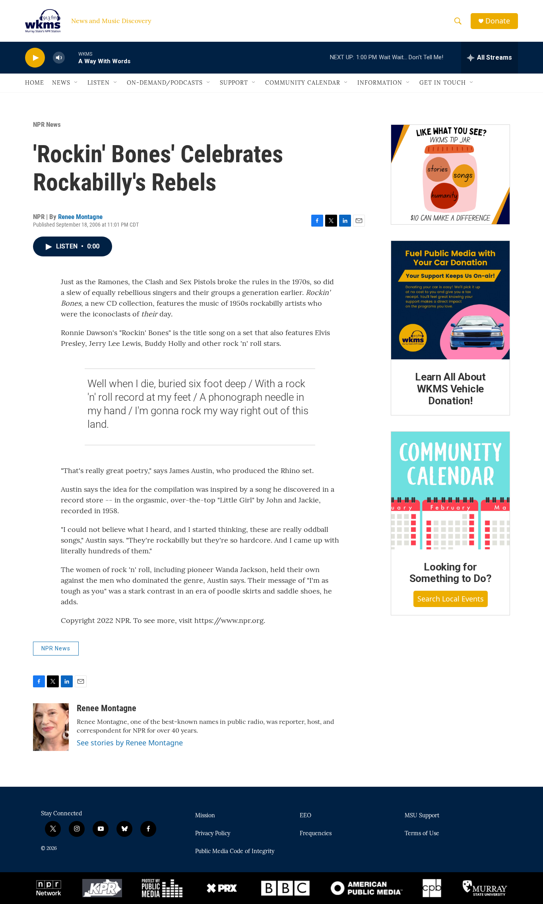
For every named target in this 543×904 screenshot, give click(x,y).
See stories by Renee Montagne (130, 742)
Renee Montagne (80, 217)
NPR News (47, 124)
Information (379, 82)
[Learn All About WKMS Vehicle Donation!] (450, 300)
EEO (305, 816)
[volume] (59, 58)
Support (234, 82)
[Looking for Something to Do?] (450, 490)
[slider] (71, 57)
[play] (35, 57)
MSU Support (422, 816)
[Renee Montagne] (51, 727)
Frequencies (316, 833)
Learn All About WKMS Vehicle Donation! (450, 389)
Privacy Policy (212, 833)
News (61, 82)
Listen (98, 82)
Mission (205, 816)
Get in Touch (442, 82)
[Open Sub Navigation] (76, 83)
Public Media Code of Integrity (234, 851)
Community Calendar (302, 82)
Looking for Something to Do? (450, 573)
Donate (497, 21)
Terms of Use (422, 833)
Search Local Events (450, 598)
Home (34, 82)
